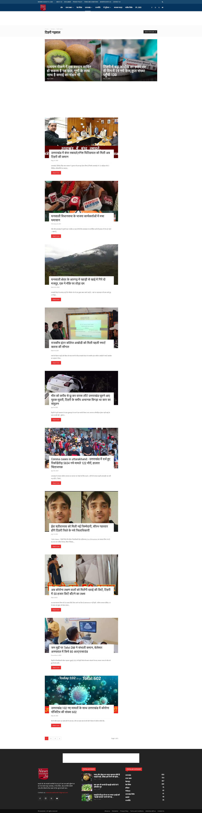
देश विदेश (79, 7)
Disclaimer (67, 2)
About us (59, 2)
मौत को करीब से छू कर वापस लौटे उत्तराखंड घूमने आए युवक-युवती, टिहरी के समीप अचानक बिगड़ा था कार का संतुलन (81, 400)
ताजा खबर (69, 7)
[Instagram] (155, 7)
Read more (56, 173)
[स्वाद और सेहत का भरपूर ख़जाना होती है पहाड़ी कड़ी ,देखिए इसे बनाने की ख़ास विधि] (87, 777)
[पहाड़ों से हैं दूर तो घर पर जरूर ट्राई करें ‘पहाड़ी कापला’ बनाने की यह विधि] (87, 797)
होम (62, 7)
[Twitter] (159, 7)
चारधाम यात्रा (118, 7)
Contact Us (116, 2)
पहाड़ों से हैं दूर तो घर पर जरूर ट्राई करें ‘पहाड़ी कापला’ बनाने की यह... (107, 796)
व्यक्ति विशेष (128, 7)
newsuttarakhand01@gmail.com (57, 792)
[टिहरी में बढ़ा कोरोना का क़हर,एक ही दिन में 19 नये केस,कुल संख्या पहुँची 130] (129, 60)
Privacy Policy (77, 2)
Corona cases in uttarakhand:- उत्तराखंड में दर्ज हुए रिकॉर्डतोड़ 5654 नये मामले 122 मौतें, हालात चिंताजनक (80, 463)
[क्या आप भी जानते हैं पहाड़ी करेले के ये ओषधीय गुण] (87, 787)
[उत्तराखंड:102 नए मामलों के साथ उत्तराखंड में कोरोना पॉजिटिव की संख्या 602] (81, 694)
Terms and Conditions (91, 2)
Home (47, 29)
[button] (162, 2)
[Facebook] (151, 7)
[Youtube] (162, 7)
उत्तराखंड (88, 7)
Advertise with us (105, 2)
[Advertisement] (101, 21)
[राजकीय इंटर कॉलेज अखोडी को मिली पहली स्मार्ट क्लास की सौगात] (81, 328)
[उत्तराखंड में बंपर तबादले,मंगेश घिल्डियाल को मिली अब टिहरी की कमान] (81, 138)
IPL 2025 (138, 7)
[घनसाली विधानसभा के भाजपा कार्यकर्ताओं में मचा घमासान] (81, 201)
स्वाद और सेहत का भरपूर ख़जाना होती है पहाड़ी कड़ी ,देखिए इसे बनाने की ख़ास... (107, 775)
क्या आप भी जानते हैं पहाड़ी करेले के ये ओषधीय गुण (106, 786)
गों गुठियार (106, 7)
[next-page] (59, 738)
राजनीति (97, 7)
